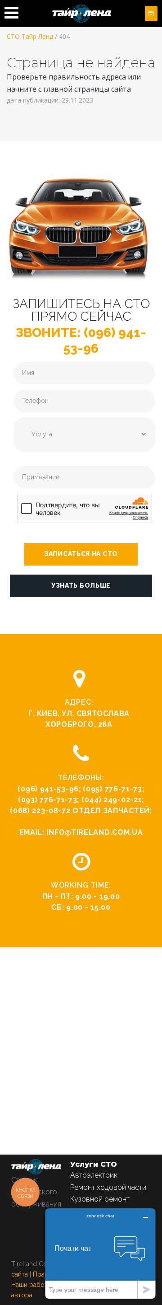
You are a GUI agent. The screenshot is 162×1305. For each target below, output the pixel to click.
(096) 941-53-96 (48, 789)
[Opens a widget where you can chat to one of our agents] (100, 1253)
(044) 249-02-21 (111, 799)
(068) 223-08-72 (40, 810)
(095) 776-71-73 (112, 789)
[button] (81, 554)
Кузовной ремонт (100, 1199)
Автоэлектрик (93, 1175)
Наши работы (31, 1284)
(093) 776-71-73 (47, 799)
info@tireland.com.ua (94, 832)
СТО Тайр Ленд (30, 36)
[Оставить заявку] (151, 13)
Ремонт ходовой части (108, 1187)
